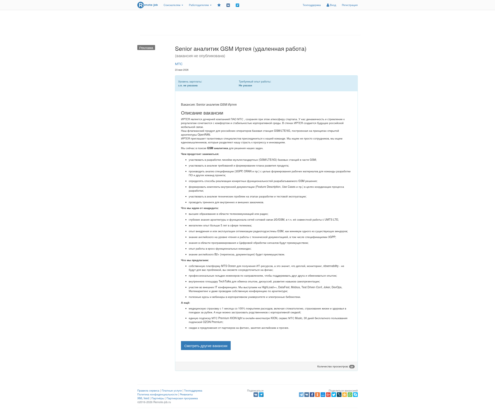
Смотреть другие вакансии (205, 345)
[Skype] (355, 394)
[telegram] (301, 394)
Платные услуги (172, 390)
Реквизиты (186, 394)
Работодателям (199, 5)
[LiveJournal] (339, 394)
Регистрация (350, 5)
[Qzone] (344, 394)
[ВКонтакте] (306, 394)
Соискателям (172, 5)
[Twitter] (333, 394)
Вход (332, 5)
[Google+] (328, 394)
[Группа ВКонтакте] (228, 5)
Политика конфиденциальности (157, 394)
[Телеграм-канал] (237, 5)
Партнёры (157, 398)
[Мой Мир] (323, 394)
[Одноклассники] (317, 394)
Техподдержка (312, 5)
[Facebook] (312, 394)
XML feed (143, 398)
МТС (179, 63)
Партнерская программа (182, 398)
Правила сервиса (148, 390)
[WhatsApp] (350, 394)
